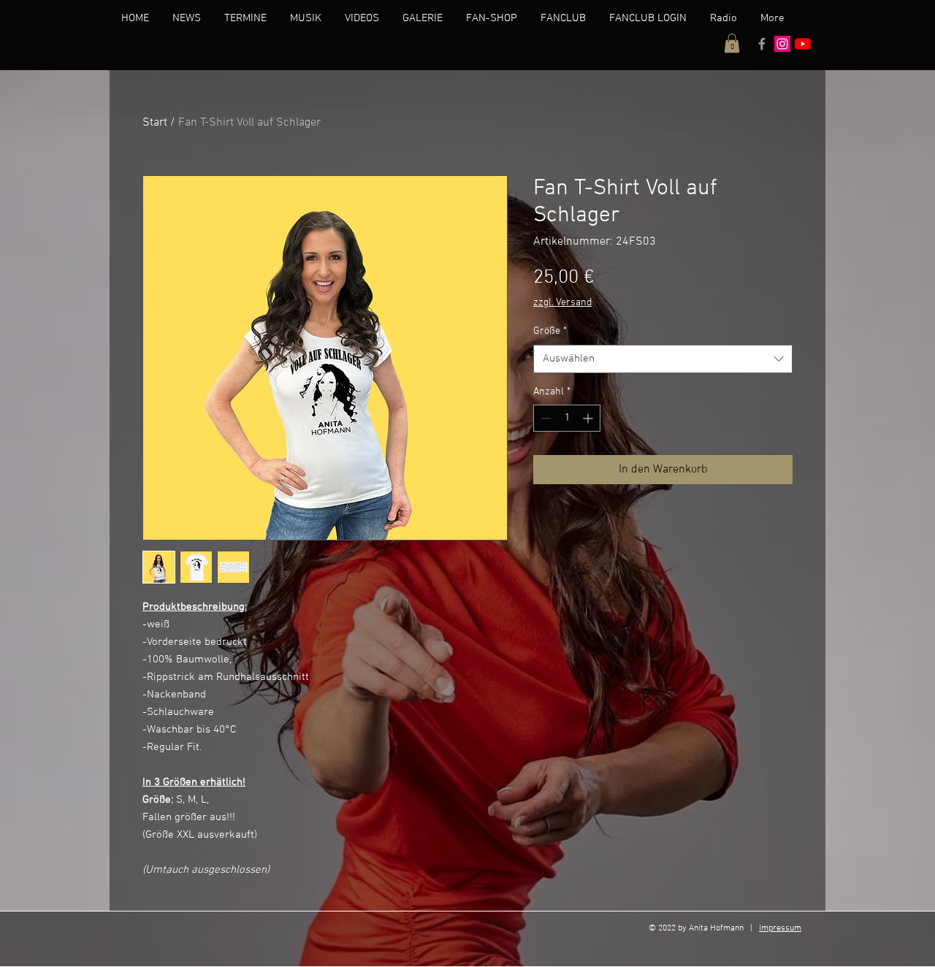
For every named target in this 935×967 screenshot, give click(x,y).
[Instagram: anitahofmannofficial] (782, 44)
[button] (732, 43)
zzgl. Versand (562, 303)
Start (154, 122)
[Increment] (589, 418)
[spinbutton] (567, 418)
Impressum (780, 928)
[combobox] (663, 359)
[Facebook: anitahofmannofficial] (762, 44)
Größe (550, 331)
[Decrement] (544, 418)
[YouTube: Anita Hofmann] (803, 44)
